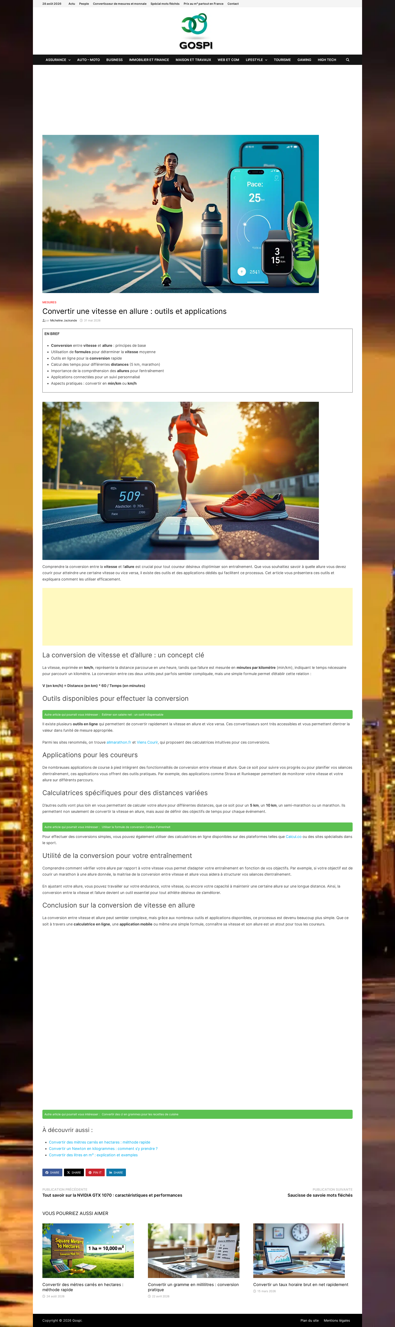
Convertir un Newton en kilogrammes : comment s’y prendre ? (103, 1148)
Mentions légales (337, 1320)
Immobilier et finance (149, 60)
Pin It (97, 1172)
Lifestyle (254, 60)
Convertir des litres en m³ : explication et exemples (93, 1155)
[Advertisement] (197, 96)
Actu (72, 3)
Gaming (304, 60)
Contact (233, 3)
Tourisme (282, 60)
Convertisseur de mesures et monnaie (119, 3)
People (84, 3)
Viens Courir (147, 742)
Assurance (56, 60)
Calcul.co (294, 836)
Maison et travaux (193, 60)
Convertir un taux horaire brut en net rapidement (300, 1284)
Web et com (228, 60)
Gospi (76, 1320)
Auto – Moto (88, 60)
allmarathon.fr (119, 742)
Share (54, 1172)
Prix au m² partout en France (203, 3)
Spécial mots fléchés (165, 3)
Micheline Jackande (63, 320)
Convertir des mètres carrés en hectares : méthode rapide (99, 1142)
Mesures (49, 302)
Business (114, 60)
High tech (327, 60)
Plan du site (310, 1320)
